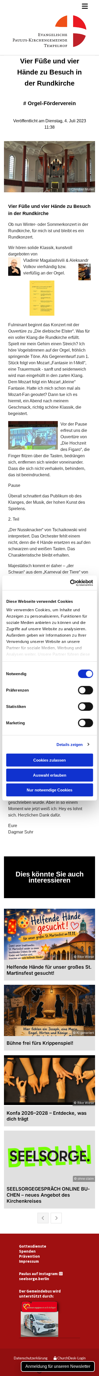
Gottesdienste (32, 1246)
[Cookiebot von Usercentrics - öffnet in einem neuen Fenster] (70, 582)
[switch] (85, 690)
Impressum (29, 1261)
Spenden (27, 1251)
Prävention (29, 1256)
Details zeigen (69, 744)
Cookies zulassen (49, 760)
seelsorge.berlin (34, 1278)
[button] (49, 6)
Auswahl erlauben (49, 775)
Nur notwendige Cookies (49, 790)
